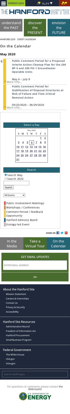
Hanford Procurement (18, 335)
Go (35, 277)
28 (35, 155)
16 (44, 146)
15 (39, 146)
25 (22, 155)
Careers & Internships (17, 298)
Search (8, 187)
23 (44, 151)
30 (44, 155)
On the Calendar (58, 243)
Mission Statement (16, 294)
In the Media (12, 243)
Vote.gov (10, 363)
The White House (15, 354)
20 (31, 151)
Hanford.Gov (7, 39)
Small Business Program (18, 339)
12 (26, 146)
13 (31, 146)
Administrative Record (18, 326)
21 (35, 151)
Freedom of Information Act (21, 331)
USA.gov (10, 358)
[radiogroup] (5, 175)
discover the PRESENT (34, 27)
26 (26, 155)
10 (17, 146)
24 (17, 155)
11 (22, 146)
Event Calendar (26, 39)
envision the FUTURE (59, 27)
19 (26, 151)
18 (22, 151)
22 (39, 151)
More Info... (14, 82)
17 (17, 151)
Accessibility (12, 311)
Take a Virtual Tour (35, 243)
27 (31, 155)
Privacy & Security (15, 307)
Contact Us (12, 302)
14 (35, 146)
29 (39, 155)
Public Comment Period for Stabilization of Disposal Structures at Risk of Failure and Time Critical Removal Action (38, 92)
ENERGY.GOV (16, 3)
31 (17, 159)
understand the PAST (11, 25)
